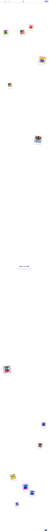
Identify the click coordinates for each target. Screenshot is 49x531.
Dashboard (5, 1)
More (9, 1)
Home (2, 1)
